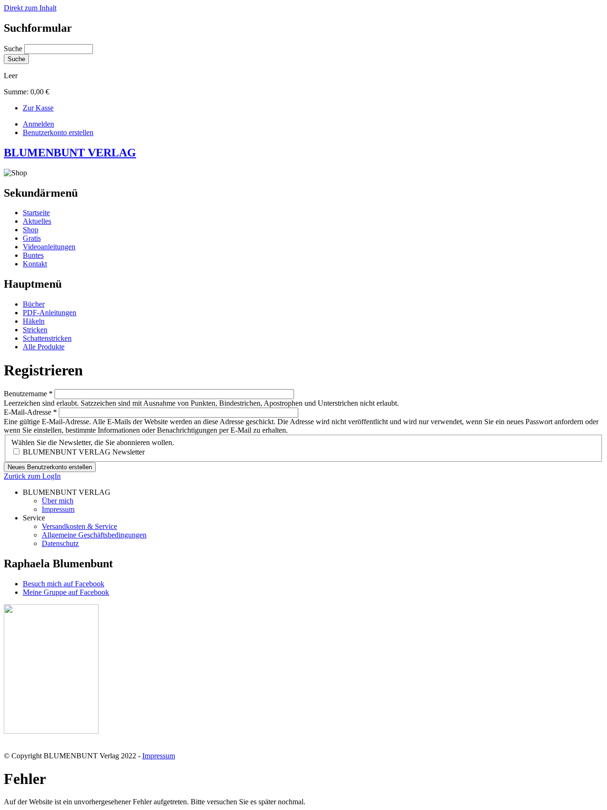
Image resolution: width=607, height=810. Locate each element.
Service (34, 518)
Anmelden (38, 124)
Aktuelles (37, 221)
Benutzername (28, 394)
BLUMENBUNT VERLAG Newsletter (84, 452)
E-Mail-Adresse (30, 412)
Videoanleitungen (49, 247)
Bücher (34, 304)
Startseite (36, 213)
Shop (30, 230)
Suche (14, 49)
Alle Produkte (43, 347)
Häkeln (34, 321)
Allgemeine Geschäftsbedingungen (94, 535)
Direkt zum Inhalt (30, 8)
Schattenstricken (47, 338)
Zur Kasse (38, 108)
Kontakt (35, 264)
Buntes (33, 255)
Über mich (58, 501)
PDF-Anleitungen (49, 313)
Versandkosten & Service (79, 526)
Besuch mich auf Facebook (63, 584)
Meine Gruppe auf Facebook (66, 592)
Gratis (32, 238)
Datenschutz (60, 543)
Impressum (58, 509)
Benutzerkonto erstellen (58, 132)
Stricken (35, 330)
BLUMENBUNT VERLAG (70, 152)
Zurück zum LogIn (32, 476)
